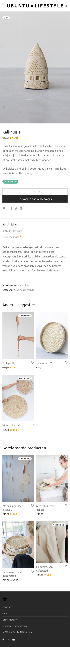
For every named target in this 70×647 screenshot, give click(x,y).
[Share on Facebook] (11, 208)
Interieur (20, 290)
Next (67, 67)
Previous (3, 67)
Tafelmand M (44, 363)
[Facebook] (3, 639)
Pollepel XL (8, 363)
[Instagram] (8, 639)
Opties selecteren (44, 367)
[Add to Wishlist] (5, 208)
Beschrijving (9, 224)
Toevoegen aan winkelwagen (35, 199)
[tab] (35, 225)
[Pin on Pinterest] (21, 208)
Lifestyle (29, 290)
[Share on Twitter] (16, 208)
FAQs (5, 613)
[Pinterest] (13, 639)
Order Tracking (10, 619)
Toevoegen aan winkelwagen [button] (15, 367)
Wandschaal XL (11, 425)
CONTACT (7, 607)
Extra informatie (12, 230)
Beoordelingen (11, 236)
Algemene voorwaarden (14, 626)
